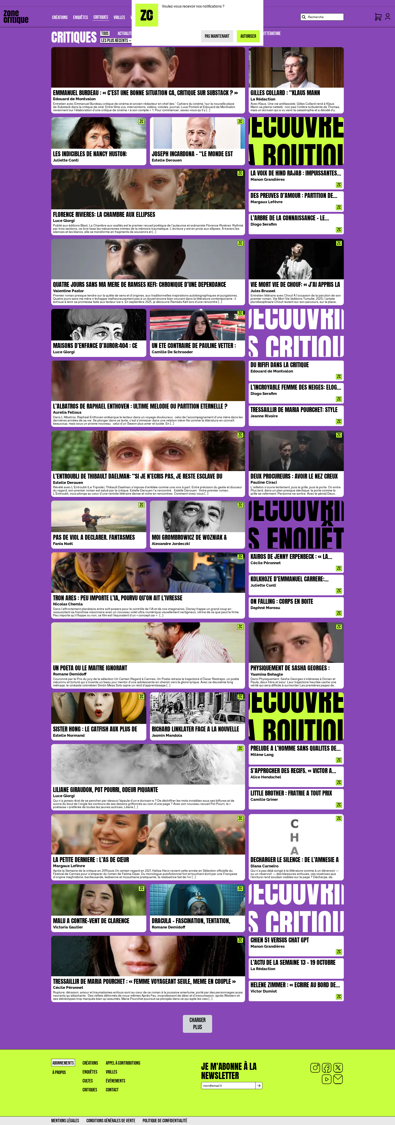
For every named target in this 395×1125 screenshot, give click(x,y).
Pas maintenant (217, 36)
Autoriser (248, 36)
